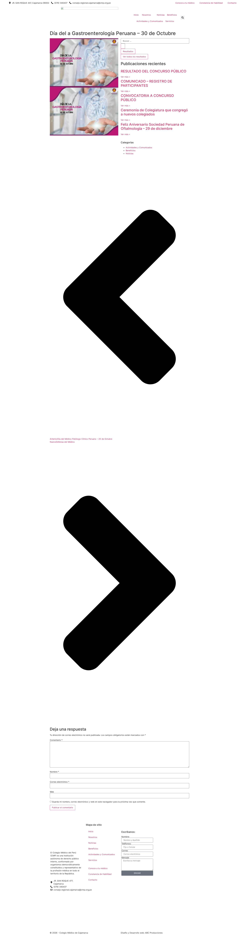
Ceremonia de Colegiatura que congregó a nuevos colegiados (154, 112)
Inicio (90, 831)
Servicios (92, 860)
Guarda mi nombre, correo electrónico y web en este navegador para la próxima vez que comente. (99, 802)
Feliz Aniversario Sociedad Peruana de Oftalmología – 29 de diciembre (152, 126)
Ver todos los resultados (134, 56)
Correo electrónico (59, 782)
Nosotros (92, 837)
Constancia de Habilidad (211, 3)
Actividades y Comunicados (139, 147)
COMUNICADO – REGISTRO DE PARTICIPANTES (146, 83)
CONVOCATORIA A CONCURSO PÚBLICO (147, 97)
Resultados (128, 51)
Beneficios (130, 150)
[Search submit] (123, 46)
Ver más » (125, 77)
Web (52, 792)
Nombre (54, 772)
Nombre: (125, 837)
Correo (124, 851)
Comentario (56, 740)
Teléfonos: (126, 844)
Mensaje (125, 858)
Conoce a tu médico (185, 3)
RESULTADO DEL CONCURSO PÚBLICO (153, 71)
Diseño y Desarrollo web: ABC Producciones (142, 933)
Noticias (129, 153)
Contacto (232, 3)
